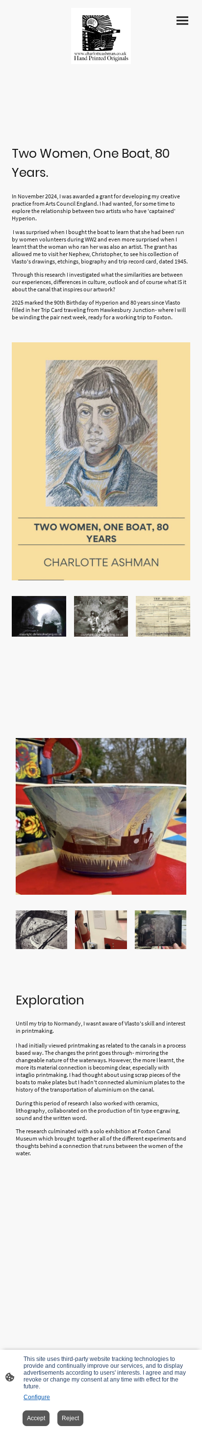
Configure (37, 1397)
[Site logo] (101, 36)
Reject (70, 1418)
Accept (36, 1418)
